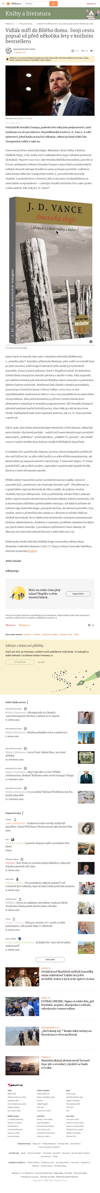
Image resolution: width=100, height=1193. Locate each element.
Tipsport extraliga (73, 1101)
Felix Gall (40, 1107)
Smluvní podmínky (43, 1173)
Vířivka (55, 1156)
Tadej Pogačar (42, 1104)
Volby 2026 (12, 1094)
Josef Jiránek (10, 939)
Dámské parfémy (62, 1162)
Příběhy (9, 903)
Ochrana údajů (80, 1173)
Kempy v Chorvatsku (45, 1119)
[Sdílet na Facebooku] (89, 625)
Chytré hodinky (46, 1166)
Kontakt (68, 1173)
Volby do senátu (14, 1107)
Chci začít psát (20, 662)
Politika (37, 634)
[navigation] (3, 4)
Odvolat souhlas (47, 1177)
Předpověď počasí (49, 1144)
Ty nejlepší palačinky (15, 1119)
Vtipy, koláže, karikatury (19, 943)
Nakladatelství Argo (24, 49)
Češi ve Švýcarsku (43, 1130)
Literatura (27, 634)
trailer (32, 551)
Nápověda (58, 1173)
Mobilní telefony (33, 1162)
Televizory (35, 1166)
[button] (50, 90)
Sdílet (86, 51)
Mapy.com (37, 1144)
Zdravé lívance (13, 1126)
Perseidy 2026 (63, 1144)
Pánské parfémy (60, 1166)
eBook (76, 51)
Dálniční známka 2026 (74, 1123)
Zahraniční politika (50, 634)
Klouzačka (66, 1153)
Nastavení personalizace (67, 1177)
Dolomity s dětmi (43, 1136)
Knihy (76, 634)
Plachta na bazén (34, 1153)
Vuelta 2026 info (43, 1094)
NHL (68, 1111)
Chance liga (70, 1094)
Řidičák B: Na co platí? (74, 1130)
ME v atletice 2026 (73, 1104)
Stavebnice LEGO (47, 1162)
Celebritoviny (11, 899)
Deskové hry (85, 1162)
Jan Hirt (40, 1101)
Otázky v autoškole (73, 1133)
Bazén (23, 1153)
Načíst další (50, 960)
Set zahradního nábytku (80, 1153)
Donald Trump (66, 634)
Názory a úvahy (14, 843)
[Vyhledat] (53, 3)
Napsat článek (78, 594)
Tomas (7, 919)
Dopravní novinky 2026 (75, 1126)
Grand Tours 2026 (43, 1111)
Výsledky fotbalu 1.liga (74, 1097)
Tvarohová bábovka (15, 1130)
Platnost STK (71, 1136)
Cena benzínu (75, 1144)
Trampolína (46, 1153)
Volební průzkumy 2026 (17, 1097)
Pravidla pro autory (29, 1177)
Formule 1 (70, 1107)
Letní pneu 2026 (72, 1119)
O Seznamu (28, 1173)
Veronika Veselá (11, 859)
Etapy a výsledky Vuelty (46, 1097)
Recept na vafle (13, 1133)
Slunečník (56, 1153)
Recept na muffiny (15, 1123)
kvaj (7, 839)
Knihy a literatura (15, 713)
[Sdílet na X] (93, 625)
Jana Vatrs (9, 879)
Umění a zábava (14, 923)
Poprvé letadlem (43, 1123)
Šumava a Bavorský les (45, 1126)
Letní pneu (75, 1162)
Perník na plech (14, 1136)
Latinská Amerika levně (46, 1133)
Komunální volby (14, 1111)
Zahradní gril (46, 1156)
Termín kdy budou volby (17, 1104)
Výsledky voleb (13, 1101)
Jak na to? (41, 662)
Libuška (8, 819)
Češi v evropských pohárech (49, 1147)
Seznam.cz (91, 4)
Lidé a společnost (15, 823)
